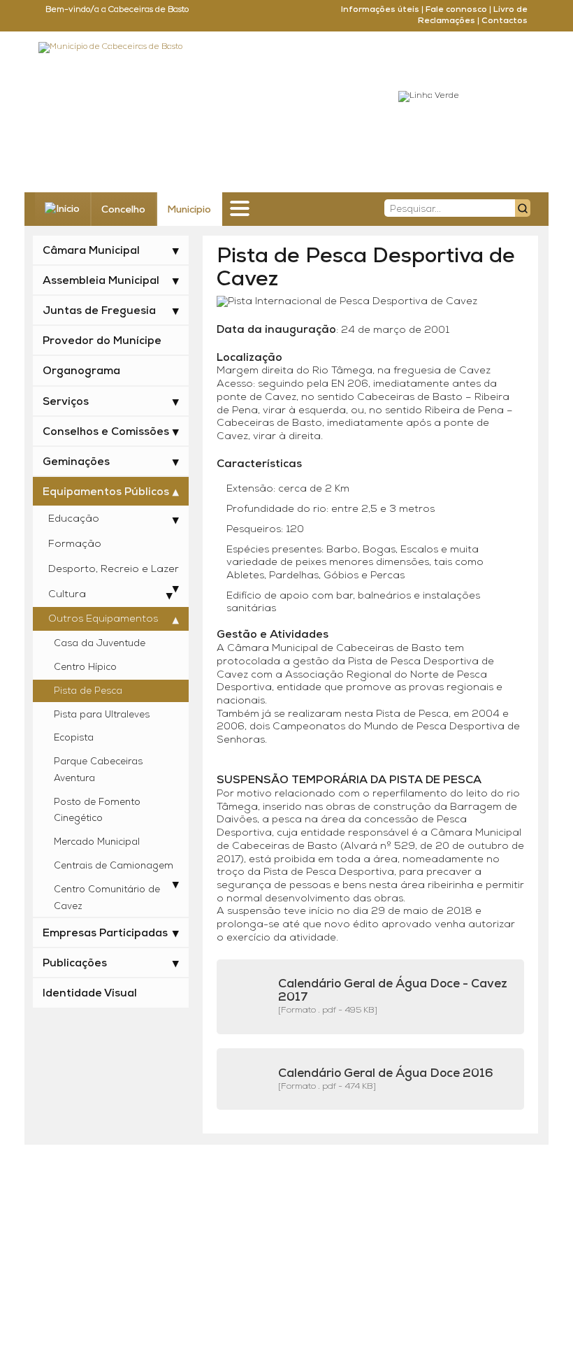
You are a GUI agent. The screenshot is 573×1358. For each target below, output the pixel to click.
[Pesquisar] (522, 208)
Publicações (75, 963)
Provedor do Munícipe (102, 341)
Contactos (504, 21)
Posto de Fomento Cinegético (97, 811)
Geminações (76, 462)
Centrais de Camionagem (113, 866)
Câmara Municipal (91, 251)
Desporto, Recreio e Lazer (113, 569)
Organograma (81, 371)
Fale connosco (456, 10)
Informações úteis (380, 10)
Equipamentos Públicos (106, 492)
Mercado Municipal (97, 842)
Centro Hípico (85, 667)
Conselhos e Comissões (106, 432)
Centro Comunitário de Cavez (107, 898)
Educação (73, 519)
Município (189, 210)
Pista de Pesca (88, 691)
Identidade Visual (90, 993)
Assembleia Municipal (101, 281)
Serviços (66, 402)
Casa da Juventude (99, 643)
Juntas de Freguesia (99, 311)
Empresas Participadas (105, 933)
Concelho (123, 210)
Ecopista (74, 738)
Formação (74, 544)
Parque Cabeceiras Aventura (98, 770)
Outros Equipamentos (103, 619)
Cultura (67, 594)
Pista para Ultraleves (102, 715)
